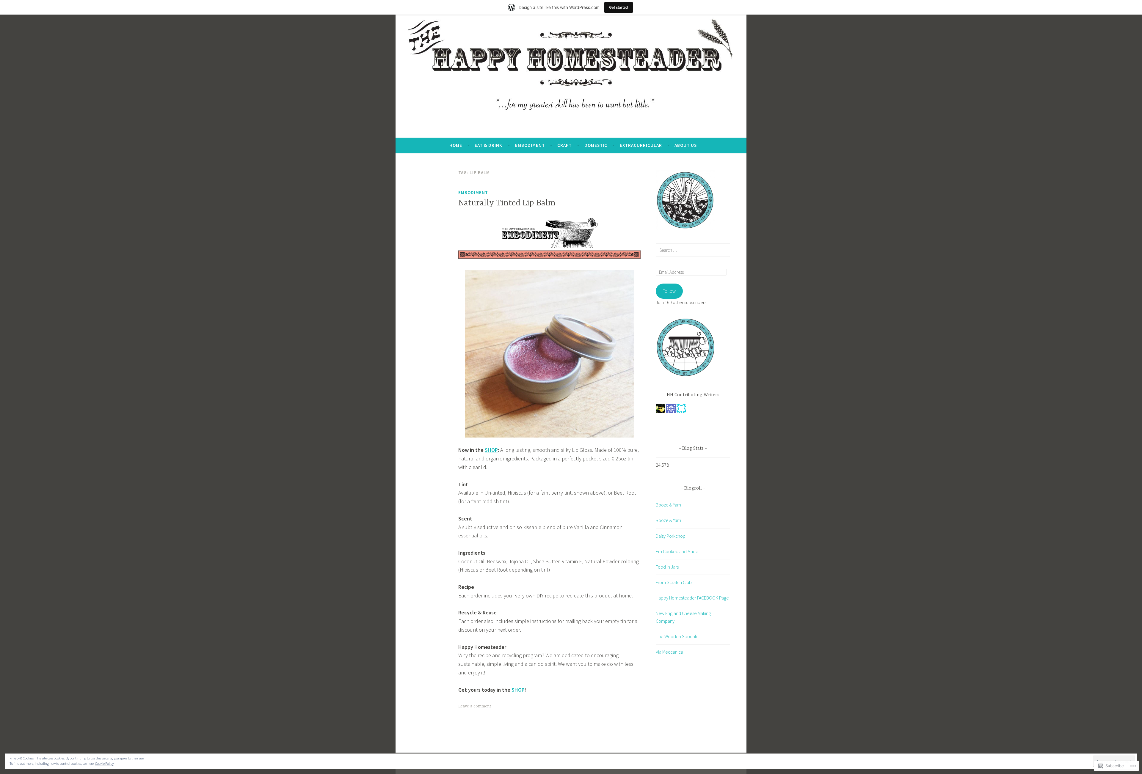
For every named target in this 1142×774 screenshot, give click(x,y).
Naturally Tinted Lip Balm (507, 203)
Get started (618, 7)
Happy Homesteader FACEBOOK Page (692, 598)
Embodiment (530, 145)
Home (455, 145)
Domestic (595, 145)
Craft (564, 145)
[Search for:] (693, 250)
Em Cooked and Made (677, 551)
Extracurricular (641, 145)
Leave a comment (474, 706)
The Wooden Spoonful (678, 636)
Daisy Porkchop (670, 536)
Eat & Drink (488, 145)
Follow (669, 291)
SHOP (491, 449)
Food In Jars (667, 567)
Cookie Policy (104, 763)
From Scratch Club (674, 582)
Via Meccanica (669, 652)
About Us (685, 145)
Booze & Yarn (668, 505)
